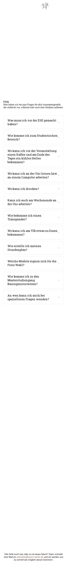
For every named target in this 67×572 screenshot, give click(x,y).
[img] (45, 5)
